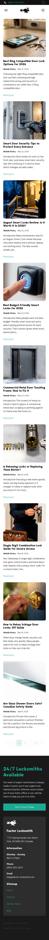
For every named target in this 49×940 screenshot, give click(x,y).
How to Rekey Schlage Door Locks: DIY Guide (21, 626)
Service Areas (13, 903)
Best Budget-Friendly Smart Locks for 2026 (21, 307)
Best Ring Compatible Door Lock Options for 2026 (24, 63)
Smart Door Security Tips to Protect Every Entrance (21, 145)
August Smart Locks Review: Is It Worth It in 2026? (24, 224)
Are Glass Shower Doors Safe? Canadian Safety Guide (22, 705)
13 (35, 743)
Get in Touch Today (24, 807)
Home (10, 890)
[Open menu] (6, 10)
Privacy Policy (9, 928)
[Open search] (43, 10)
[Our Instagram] (43, 3)
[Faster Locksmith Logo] (11, 822)
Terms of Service (24, 928)
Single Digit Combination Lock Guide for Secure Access (22, 547)
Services (11, 897)
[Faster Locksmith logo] (24, 10)
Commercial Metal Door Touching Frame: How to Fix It (24, 389)
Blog (9, 910)
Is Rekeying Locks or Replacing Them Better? (23, 468)
